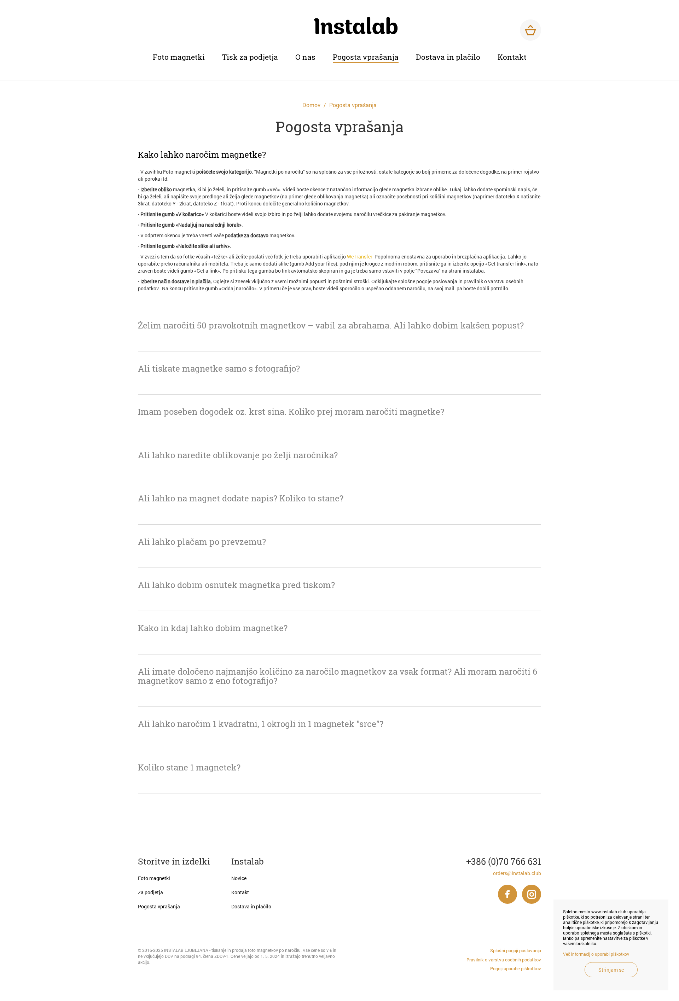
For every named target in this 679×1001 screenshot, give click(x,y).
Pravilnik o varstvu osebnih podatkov (503, 959)
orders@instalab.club (517, 873)
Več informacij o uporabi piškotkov (596, 954)
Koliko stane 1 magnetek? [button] (189, 767)
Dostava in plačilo (448, 57)
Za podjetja (150, 892)
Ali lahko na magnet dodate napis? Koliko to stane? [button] (240, 498)
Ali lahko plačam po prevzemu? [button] (202, 541)
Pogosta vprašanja (366, 57)
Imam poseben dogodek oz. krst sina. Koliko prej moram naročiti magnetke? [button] (291, 411)
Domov (311, 105)
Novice (238, 878)
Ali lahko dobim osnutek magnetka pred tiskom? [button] (236, 584)
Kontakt (512, 57)
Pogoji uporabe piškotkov (515, 968)
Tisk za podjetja (250, 57)
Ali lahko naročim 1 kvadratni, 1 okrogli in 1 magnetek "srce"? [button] (260, 723)
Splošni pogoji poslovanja (515, 950)
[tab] (339, 154)
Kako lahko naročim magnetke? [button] (202, 154)
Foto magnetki (179, 57)
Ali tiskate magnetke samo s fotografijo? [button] (219, 368)
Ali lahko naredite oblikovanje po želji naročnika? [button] (238, 455)
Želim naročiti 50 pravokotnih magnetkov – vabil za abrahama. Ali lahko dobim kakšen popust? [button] (331, 325)
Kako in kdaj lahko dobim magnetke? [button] (213, 628)
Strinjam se (611, 969)
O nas (305, 57)
